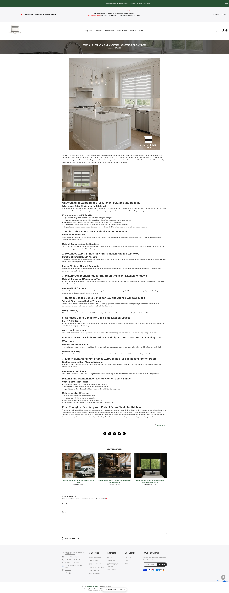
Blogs (126, 563)
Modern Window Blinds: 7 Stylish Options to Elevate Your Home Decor (114, 481)
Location (217, 14)
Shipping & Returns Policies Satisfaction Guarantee (112, 564)
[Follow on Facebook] (63, 573)
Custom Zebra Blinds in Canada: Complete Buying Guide (78, 481)
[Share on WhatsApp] (124, 433)
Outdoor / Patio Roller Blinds (95, 564)
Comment (65, 512)
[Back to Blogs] (114, 442)
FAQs (126, 560)
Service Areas (109, 31)
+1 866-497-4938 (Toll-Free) (73, 559)
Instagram (68, 570)
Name (64, 504)
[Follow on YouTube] (70, 573)
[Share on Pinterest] (114, 433)
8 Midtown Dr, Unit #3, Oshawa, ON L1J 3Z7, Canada (75, 553)
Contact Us (128, 557)
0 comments (161, 425)
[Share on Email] (119, 433)
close (3, 3)
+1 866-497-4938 (28, 14)
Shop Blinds (88, 31)
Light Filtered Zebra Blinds (96, 567)
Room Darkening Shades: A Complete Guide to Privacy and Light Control (150, 481)
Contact (141, 31)
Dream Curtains (93, 560)
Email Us (122, 589)
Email (118, 504)
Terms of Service (111, 569)
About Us (133, 31)
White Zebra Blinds (94, 573)
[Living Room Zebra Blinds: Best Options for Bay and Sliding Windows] (123, 442)
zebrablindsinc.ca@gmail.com (46, 14)
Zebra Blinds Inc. (92, 586)
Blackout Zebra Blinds (95, 557)
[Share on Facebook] (104, 433)
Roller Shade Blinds (94, 570)
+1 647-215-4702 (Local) (72, 562)
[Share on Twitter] (109, 433)
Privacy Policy (111, 560)
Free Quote (98, 31)
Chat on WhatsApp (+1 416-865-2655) (74, 566)
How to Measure (122, 31)
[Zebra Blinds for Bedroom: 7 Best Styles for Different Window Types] (105, 442)
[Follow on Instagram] (66, 573)
